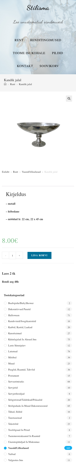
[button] (69, 98)
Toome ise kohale (29, 53)
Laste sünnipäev (17, 345)
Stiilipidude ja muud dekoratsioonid (28, 406)
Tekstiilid (13, 424)
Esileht (5, 171)
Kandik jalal (25, 84)
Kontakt (25, 66)
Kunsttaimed (15, 333)
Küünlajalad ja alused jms (22, 339)
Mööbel (12, 357)
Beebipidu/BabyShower (21, 303)
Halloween (13, 315)
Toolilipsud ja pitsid (19, 430)
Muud (11, 363)
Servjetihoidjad (16, 393)
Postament (13, 375)
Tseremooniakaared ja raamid (24, 436)
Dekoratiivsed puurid (19, 309)
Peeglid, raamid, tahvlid (21, 369)
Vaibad (12, 454)
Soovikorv (49, 66)
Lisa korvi (39, 255)
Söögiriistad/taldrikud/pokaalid (25, 399)
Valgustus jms (15, 460)
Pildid (57, 53)
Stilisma (38, 8)
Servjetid (13, 387)
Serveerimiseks (16, 381)
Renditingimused (45, 40)
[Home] (5, 84)
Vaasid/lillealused (31, 171)
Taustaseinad (15, 417)
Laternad (13, 351)
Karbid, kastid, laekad (20, 327)
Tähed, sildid (15, 411)
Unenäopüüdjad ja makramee (24, 442)
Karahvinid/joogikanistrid (22, 321)
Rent (19, 40)
